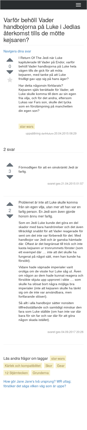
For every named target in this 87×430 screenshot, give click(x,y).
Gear (60, 365)
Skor (48, 365)
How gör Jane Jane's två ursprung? (29, 381)
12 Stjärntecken (16, 372)
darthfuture (47, 133)
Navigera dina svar (17, 51)
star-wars (26, 126)
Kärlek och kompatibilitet (23, 365)
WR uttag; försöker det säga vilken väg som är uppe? (37, 383)
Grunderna (41, 372)
